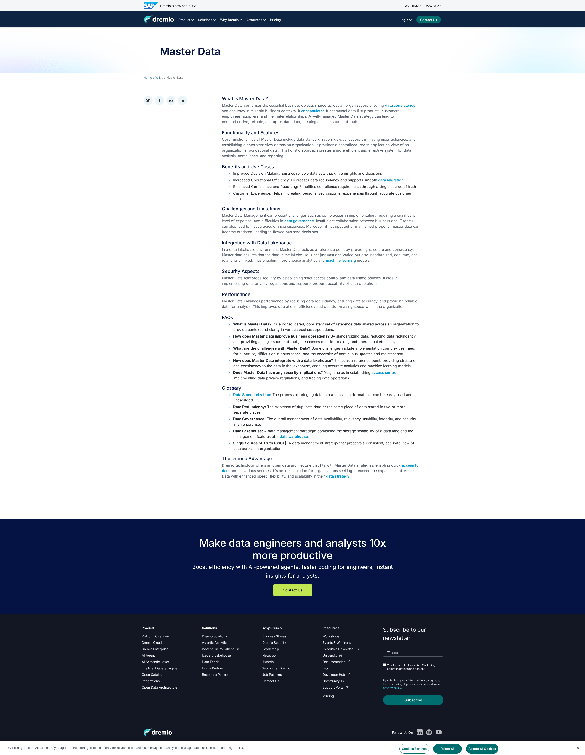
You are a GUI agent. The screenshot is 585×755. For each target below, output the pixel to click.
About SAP (432, 5)
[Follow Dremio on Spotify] (429, 732)
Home (148, 77)
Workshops (331, 636)
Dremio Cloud (152, 642)
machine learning (341, 260)
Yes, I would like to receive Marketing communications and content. (411, 667)
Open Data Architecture (159, 687)
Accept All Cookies (482, 748)
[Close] (578, 747)
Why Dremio (229, 20)
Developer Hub (334, 674)
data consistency (400, 105)
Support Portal (333, 687)
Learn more (412, 5)
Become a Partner (215, 674)
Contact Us (293, 590)
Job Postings (272, 674)
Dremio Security (274, 642)
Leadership (270, 649)
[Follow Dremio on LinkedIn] (420, 732)
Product (184, 20)
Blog (326, 668)
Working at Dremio (276, 668)
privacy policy (392, 687)
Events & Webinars (337, 642)
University (330, 655)
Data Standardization (251, 394)
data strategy (337, 476)
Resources (254, 20)
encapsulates (313, 110)
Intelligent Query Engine (159, 668)
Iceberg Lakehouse (216, 655)
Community (331, 681)
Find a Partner (212, 668)
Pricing (275, 20)
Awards (268, 662)
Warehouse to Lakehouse (221, 649)
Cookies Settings (414, 748)
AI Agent (148, 655)
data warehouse (294, 436)
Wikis (159, 77)
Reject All (447, 748)
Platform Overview (155, 636)
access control (384, 372)
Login (404, 20)
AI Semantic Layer (155, 662)
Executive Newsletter (338, 649)
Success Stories (274, 636)
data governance (299, 221)
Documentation (334, 662)
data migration (391, 180)
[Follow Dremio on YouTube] (439, 732)
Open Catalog (152, 674)
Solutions (205, 20)
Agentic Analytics (215, 642)
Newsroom (270, 655)
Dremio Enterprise (155, 649)
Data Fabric (210, 662)
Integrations (151, 681)
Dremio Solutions (214, 636)
